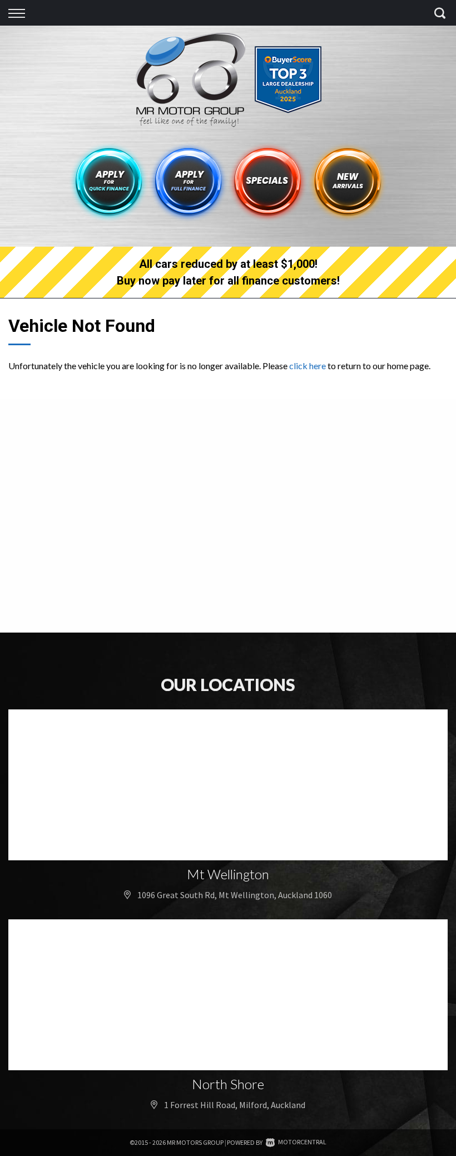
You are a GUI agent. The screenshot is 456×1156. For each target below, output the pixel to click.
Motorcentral (302, 1142)
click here (307, 365)
